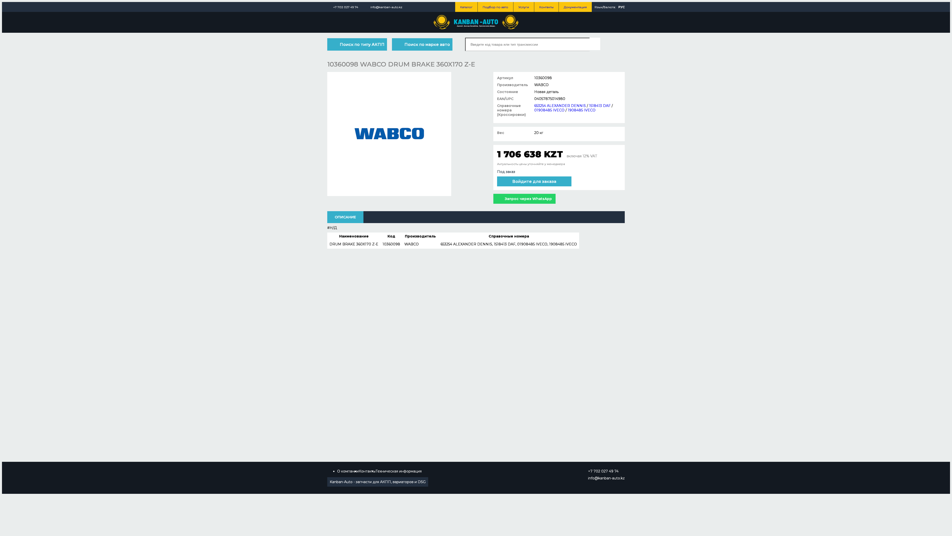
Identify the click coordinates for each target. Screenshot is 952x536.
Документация (575, 7)
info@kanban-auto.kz (386, 7)
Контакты (546, 7)
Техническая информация (399, 471)
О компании (348, 471)
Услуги (523, 7)
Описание (345, 217)
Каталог (466, 7)
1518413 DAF (600, 105)
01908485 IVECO (549, 110)
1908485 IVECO (581, 110)
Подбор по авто (495, 7)
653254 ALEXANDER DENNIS (560, 105)
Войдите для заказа (534, 181)
